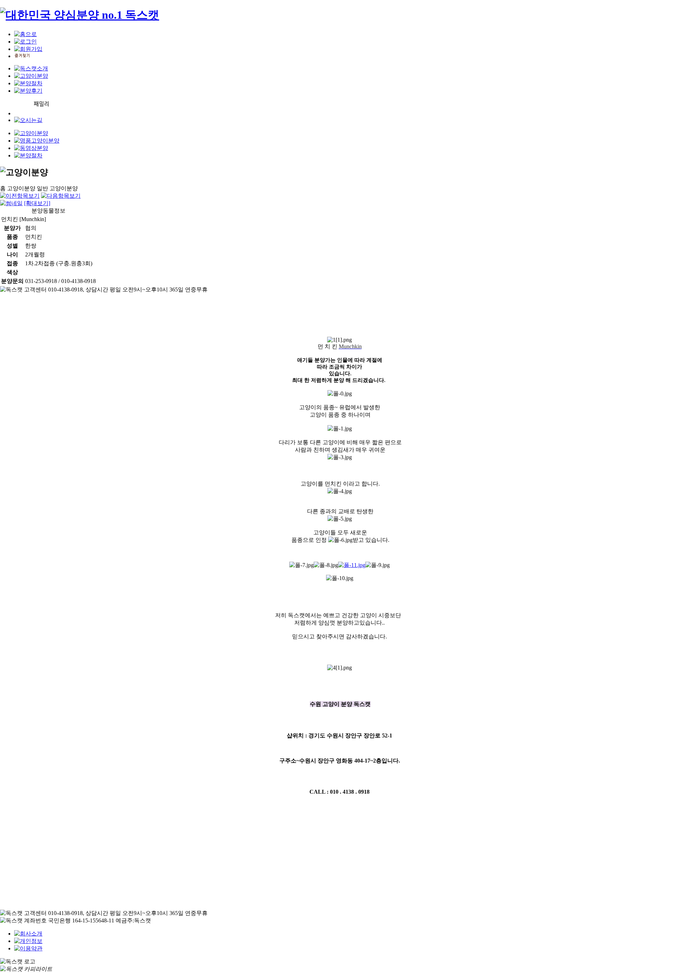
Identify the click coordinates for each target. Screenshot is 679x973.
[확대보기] (37, 203)
